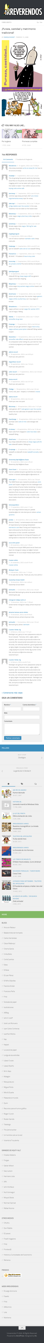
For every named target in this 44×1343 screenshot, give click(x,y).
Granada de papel (10, 1002)
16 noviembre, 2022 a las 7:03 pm (29, 479)
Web (5, 713)
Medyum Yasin (13, 570)
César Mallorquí (9, 943)
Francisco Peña (9, 991)
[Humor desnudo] (6, 793)
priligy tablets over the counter (19, 206)
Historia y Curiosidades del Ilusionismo (18, 1255)
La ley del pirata (19, 813)
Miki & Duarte (9, 1093)
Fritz (5, 997)
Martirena (7, 1318)
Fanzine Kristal (9, 986)
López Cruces (9, 1061)
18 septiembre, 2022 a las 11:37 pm (29, 406)
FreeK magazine (10, 1239)
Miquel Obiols (9, 1198)
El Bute (6, 970)
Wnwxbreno (13, 306)
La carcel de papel (10, 1050)
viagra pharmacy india (24, 216)
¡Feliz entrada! (18, 901)
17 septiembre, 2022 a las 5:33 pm (30, 372)
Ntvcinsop (12, 406)
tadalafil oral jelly (33, 452)
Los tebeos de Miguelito (22, 859)
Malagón (7, 1077)
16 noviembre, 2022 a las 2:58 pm (29, 469)
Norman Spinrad (10, 1203)
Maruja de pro (9, 1082)
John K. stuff (8, 1018)
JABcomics (7, 1307)
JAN (5, 1182)
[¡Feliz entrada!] (6, 899)
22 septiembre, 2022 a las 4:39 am (28, 449)
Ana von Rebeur (9, 927)
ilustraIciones (8, 1007)
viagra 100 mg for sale (29, 226)
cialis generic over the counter (31, 409)
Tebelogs (7, 1124)
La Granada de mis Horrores (23, 850)
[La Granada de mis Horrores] (6, 851)
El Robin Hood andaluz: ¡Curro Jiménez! (27, 862)
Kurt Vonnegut (9, 1192)
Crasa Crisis (17, 874)
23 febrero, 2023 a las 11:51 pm (20, 632)
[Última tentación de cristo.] (6, 815)
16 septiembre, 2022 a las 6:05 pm (21, 354)
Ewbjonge (12, 246)
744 (40, 22)
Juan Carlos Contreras (11, 1029)
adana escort (13, 397)
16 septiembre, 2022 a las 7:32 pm (21, 364)
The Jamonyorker (10, 1130)
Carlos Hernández (10, 938)
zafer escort (13, 372)
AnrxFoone (12, 294)
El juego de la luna (10, 1291)
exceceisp (12, 261)
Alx (35, 1336)
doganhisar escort (15, 362)
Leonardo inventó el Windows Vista (26, 804)
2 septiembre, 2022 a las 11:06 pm (28, 203)
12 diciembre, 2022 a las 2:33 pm (28, 590)
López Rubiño (9, 1066)
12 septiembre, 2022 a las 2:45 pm (29, 294)
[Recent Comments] (35, 784)
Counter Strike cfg (15, 630)
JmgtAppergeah (14, 234)
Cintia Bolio (8, 954)
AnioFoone (12, 439)
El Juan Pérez (8, 975)
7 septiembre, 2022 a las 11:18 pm (29, 254)
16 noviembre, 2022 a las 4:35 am (21, 462)
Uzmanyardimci (14, 505)
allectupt (12, 203)
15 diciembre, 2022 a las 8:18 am (21, 614)
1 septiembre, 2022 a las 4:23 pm (28, 176)
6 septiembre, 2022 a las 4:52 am (29, 224)
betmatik (12, 590)
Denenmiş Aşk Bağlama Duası (19, 460)
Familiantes (6, 22)
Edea (6, 965)
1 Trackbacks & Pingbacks (23, 159)
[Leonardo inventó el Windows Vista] (6, 805)
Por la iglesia (6, 141)
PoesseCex (12, 254)
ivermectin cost (14, 527)
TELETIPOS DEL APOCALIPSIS (22, 836)
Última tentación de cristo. (22, 816)
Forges (6, 1160)
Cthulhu (7, 1223)
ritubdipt (12, 176)
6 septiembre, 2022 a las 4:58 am (21, 236)
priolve (11, 520)
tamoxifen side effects (16, 339)
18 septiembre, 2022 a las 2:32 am (27, 389)
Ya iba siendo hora (19, 839)
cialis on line (22, 422)
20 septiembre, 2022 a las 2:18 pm (29, 439)
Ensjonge (12, 324)
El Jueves (7, 1233)
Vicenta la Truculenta (11, 1140)
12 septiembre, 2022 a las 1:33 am (21, 274)
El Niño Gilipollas (10, 981)
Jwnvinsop (12, 224)
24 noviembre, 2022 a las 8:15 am (21, 562)
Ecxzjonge (12, 449)
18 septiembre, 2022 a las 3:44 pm (21, 399)
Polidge (11, 389)
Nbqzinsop (12, 284)
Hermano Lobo (9, 1176)
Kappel (6, 1045)
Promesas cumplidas (29, 141)
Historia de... (17, 802)
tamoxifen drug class (16, 319)
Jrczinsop (12, 429)
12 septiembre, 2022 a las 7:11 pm (30, 306)
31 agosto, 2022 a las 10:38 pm (28, 166)
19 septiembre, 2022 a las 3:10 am (29, 419)
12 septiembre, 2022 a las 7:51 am (29, 284)
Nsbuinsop (12, 214)
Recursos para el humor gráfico (15, 1108)
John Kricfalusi (9, 1187)
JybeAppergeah (14, 271)
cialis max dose (32, 432)
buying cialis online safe (16, 188)
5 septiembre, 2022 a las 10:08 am (29, 214)
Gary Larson (8, 1171)
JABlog (6, 1013)
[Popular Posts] (8, 784)
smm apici (12, 479)
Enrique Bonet (9, 37)
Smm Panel (12, 469)
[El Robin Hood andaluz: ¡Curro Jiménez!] (6, 862)
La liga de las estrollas (11, 1055)
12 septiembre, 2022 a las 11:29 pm (27, 317)
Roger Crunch (9, 1114)
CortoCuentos (9, 959)
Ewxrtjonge (12, 419)
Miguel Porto (8, 1087)
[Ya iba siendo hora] (6, 839)
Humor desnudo (19, 793)
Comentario (8, 721)
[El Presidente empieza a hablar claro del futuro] (6, 885)
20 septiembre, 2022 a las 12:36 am (29, 429)
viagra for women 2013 (31, 309)
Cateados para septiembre (23, 881)
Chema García (9, 949)
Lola (5, 1312)
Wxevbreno (12, 166)
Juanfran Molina (9, 1034)
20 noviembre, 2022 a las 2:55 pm (26, 520)
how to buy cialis (29, 256)
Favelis (6, 1296)
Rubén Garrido (9, 1119)
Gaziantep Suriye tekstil (16, 580)
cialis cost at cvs (24, 249)
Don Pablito (8, 1228)
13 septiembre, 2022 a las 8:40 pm (28, 324)
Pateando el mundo (11, 1098)
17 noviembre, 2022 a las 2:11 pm (21, 507)
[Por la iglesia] (12, 133)
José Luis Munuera (10, 1023)
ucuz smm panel (14, 543)
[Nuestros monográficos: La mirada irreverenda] (6, 827)
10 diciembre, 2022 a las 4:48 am (21, 582)
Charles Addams (10, 1155)
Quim (6, 1103)
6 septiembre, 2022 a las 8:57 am (28, 246)
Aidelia (11, 317)
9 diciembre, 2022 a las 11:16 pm (21, 572)
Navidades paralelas (21, 871)
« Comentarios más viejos (12, 693)
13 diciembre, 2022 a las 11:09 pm (21, 602)
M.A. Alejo (7, 1071)
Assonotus (12, 337)
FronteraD (7, 1249)
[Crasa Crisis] (6, 873)
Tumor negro (35, 871)
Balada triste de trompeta (13, 933)
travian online (13, 560)
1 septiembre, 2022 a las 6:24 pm (28, 193)
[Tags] (22, 784)
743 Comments (8, 159)
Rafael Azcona (9, 1208)
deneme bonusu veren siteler (18, 612)
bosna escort (13, 379)
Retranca (7, 1260)
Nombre (7, 705)
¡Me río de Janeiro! (19, 790)
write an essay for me (30, 168)
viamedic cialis (29, 238)
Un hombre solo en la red (13, 1135)
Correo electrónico (29, 705)
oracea (37, 391)
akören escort (13, 352)
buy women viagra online (26, 286)
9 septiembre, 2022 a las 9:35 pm (28, 261)
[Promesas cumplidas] (32, 133)
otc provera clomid (15, 264)
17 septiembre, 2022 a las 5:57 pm (21, 382)
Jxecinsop (12, 193)
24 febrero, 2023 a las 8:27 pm (20, 662)
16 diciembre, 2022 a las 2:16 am (28, 622)
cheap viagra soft (25, 276)
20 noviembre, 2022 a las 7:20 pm (21, 545)
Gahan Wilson (9, 1166)
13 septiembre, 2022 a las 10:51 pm (30, 337)
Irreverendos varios (21, 824)
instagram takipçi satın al (17, 600)
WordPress (20, 1336)
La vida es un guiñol (20, 896)
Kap (5, 1039)
